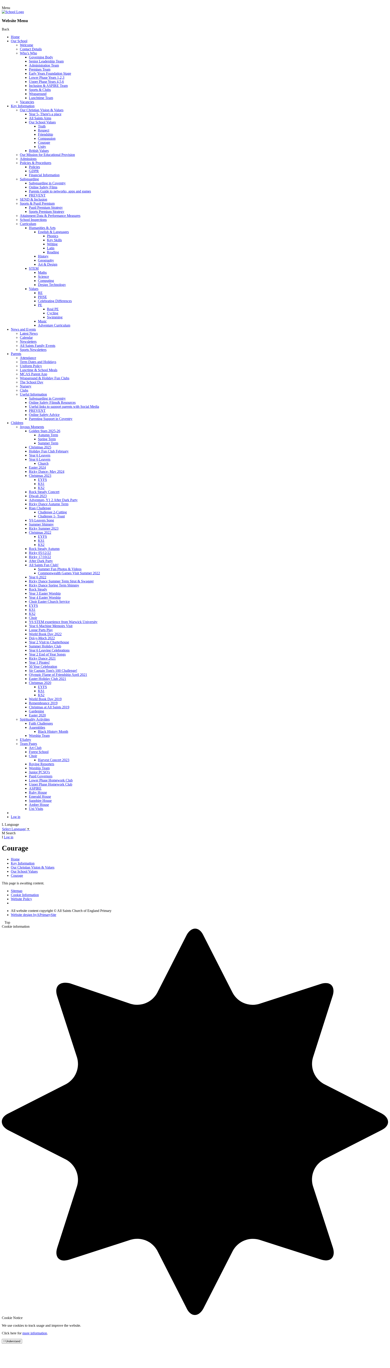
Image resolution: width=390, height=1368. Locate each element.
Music (42, 321)
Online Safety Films (43, 187)
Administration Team (44, 65)
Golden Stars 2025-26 (44, 431)
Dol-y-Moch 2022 (42, 638)
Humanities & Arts (42, 228)
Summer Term (48, 443)
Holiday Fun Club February (49, 451)
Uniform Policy (31, 366)
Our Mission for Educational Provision (47, 155)
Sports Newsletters (33, 350)
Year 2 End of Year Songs (47, 654)
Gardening (36, 711)
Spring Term (47, 439)
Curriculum (28, 224)
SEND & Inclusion (33, 199)
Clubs (24, 390)
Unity (42, 146)
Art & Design (47, 264)
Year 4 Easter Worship (45, 597)
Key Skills (54, 240)
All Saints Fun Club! (43, 565)
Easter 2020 (37, 715)
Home (15, 37)
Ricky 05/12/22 (40, 553)
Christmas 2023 (40, 476)
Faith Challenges (41, 723)
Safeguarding (29, 179)
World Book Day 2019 (45, 699)
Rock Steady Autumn (44, 549)
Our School (19, 41)
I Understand (12, 1341)
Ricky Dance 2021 (42, 658)
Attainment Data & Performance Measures (50, 216)
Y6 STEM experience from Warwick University (63, 622)
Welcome (26, 45)
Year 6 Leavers (39, 455)
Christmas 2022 (40, 532)
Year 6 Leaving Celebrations (49, 650)
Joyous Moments (32, 427)
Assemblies (37, 727)
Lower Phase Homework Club (51, 780)
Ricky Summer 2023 (43, 528)
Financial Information (44, 175)
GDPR (34, 171)
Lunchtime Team (41, 98)
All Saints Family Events (37, 346)
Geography (46, 260)
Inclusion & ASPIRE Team (48, 86)
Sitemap (16, 891)
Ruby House (38, 792)
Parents (16, 354)
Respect (43, 130)
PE (40, 305)
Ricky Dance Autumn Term (48, 504)
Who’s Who (28, 53)
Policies (34, 167)
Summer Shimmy (41, 524)
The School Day (31, 382)
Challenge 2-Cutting (52, 512)
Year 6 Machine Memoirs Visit (50, 626)
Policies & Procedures (35, 163)
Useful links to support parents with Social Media (64, 406)
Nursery (25, 386)
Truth (42, 126)
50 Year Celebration (43, 666)
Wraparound (37, 94)
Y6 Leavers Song (41, 520)
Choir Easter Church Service (49, 601)
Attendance (28, 358)
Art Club (35, 748)
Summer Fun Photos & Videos (59, 569)
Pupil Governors (40, 776)
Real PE (53, 309)
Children (17, 423)
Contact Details (31, 49)
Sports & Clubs (40, 90)
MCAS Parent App (33, 374)
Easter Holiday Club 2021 (47, 679)
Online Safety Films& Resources (52, 402)
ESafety (25, 740)
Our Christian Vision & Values (41, 110)
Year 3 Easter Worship (45, 593)
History (43, 256)
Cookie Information (25, 895)
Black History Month (53, 731)
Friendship (45, 134)
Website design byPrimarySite (33, 915)
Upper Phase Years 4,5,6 (46, 81)
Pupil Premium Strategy (46, 207)
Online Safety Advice (44, 415)
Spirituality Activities (35, 719)
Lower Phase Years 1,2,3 (46, 77)
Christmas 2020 (40, 683)
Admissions (28, 159)
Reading (53, 252)
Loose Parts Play (41, 630)
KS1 (41, 484)
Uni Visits (36, 809)
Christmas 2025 (40, 447)
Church (43, 463)
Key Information (23, 106)
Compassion (47, 138)
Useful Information (33, 394)
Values (33, 289)
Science (43, 276)
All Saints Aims (40, 118)
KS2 (41, 488)
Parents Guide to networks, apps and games (60, 191)
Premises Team (39, 69)
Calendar (26, 337)
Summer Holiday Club (45, 646)
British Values (39, 151)
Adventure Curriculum (54, 325)
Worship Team (39, 735)
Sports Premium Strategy (46, 211)
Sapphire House (40, 800)
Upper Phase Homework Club (50, 784)
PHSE (42, 297)
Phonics (52, 236)
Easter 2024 (37, 467)
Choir (33, 618)
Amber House (39, 805)
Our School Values (42, 122)
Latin (50, 248)
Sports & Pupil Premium (37, 203)
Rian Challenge (40, 508)
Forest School (39, 752)
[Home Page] (13, 12)
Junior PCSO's (39, 772)
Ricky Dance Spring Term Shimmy (54, 585)
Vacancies (27, 102)
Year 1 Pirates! (39, 662)
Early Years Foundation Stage (50, 73)
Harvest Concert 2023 (53, 760)
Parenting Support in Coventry (50, 419)
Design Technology (52, 285)
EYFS (42, 480)
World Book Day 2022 (45, 634)
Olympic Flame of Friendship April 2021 (58, 675)
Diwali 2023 (38, 496)
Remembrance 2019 (43, 703)
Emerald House (40, 796)
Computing (46, 281)
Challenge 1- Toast (51, 516)
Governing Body (41, 57)
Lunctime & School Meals (38, 370)
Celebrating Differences (55, 301)
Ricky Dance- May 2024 (46, 471)
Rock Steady (38, 589)
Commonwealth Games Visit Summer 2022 (69, 573)
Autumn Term (48, 435)
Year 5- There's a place (45, 114)
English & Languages (53, 232)
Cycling (52, 313)
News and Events (23, 329)
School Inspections (33, 220)
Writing (52, 244)
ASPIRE (35, 788)
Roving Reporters (41, 764)
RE (40, 293)
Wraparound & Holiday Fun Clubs (44, 378)
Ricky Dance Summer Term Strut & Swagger (61, 581)
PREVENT (37, 195)
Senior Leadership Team (46, 61)
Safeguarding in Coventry (47, 183)
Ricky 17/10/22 (40, 557)
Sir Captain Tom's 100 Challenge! (53, 670)
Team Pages (28, 744)
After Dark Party (41, 561)
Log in (15, 817)
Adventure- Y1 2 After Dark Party (53, 500)
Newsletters (28, 341)
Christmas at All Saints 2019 (49, 707)
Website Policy (21, 899)
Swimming (55, 317)
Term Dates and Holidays (38, 362)
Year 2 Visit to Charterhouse (49, 642)
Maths (42, 272)
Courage (44, 142)
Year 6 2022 (37, 577)
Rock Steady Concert (44, 492)
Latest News (29, 333)
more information (34, 1333)
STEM (34, 268)
